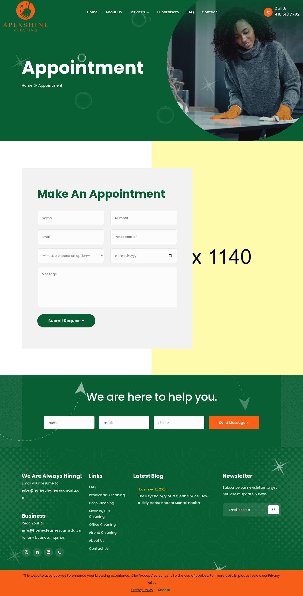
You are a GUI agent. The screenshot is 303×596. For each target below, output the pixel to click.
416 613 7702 (287, 14)
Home (27, 85)
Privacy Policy (142, 590)
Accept (164, 589)
